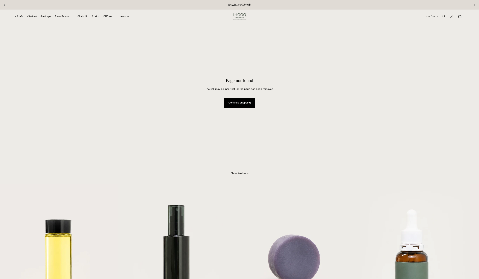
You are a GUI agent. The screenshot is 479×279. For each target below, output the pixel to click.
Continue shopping (239, 102)
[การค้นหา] (444, 16)
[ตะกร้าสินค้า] (460, 16)
